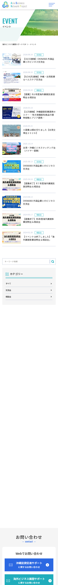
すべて (8, 283)
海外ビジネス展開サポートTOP (14, 44)
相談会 (8, 296)
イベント (33, 44)
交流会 (8, 290)
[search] (53, 261)
